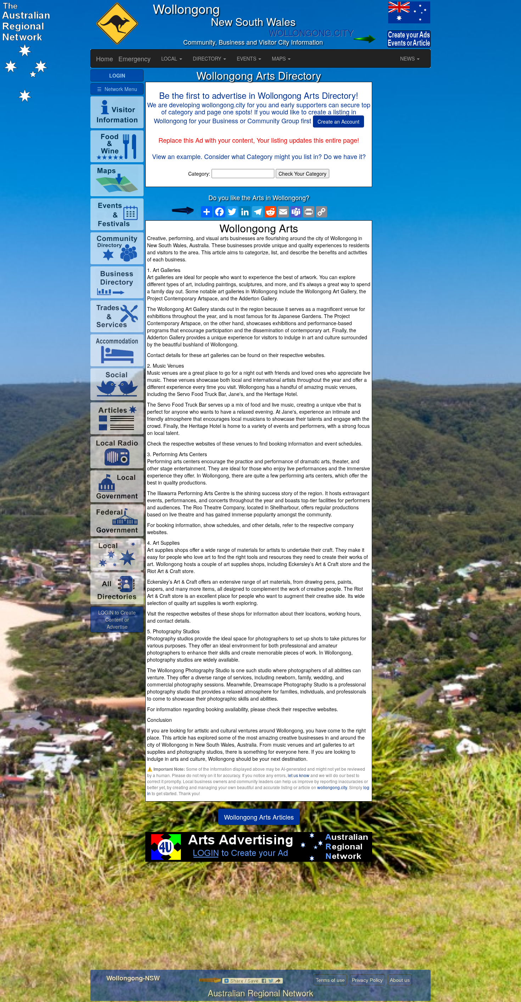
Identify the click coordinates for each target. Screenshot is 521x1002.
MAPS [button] (279, 58)
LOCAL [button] (170, 58)
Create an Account (338, 121)
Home (104, 58)
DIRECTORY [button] (208, 58)
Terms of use (330, 980)
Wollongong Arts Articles (259, 816)
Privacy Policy (367, 980)
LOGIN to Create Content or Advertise (117, 619)
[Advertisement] (258, 918)
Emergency (134, 58)
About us (400, 980)
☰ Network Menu (117, 88)
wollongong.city (332, 787)
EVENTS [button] (247, 58)
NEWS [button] (408, 58)
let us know (298, 775)
